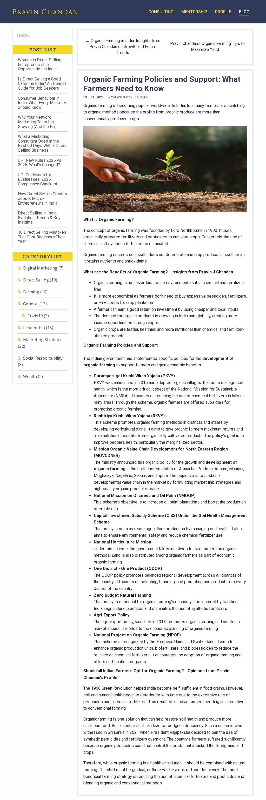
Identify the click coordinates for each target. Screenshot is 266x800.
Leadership (38, 328)
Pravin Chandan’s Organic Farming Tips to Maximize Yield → (207, 46)
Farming (35, 292)
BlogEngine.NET (42, 394)
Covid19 (38, 316)
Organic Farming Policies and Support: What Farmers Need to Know (162, 84)
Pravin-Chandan (119, 97)
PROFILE (223, 11)
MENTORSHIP (194, 11)
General (35, 304)
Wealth (33, 376)
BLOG (244, 11)
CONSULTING (161, 11)
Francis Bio (40, 399)
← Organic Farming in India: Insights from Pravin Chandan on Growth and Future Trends (122, 46)
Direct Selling (40, 280)
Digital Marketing (43, 268)
